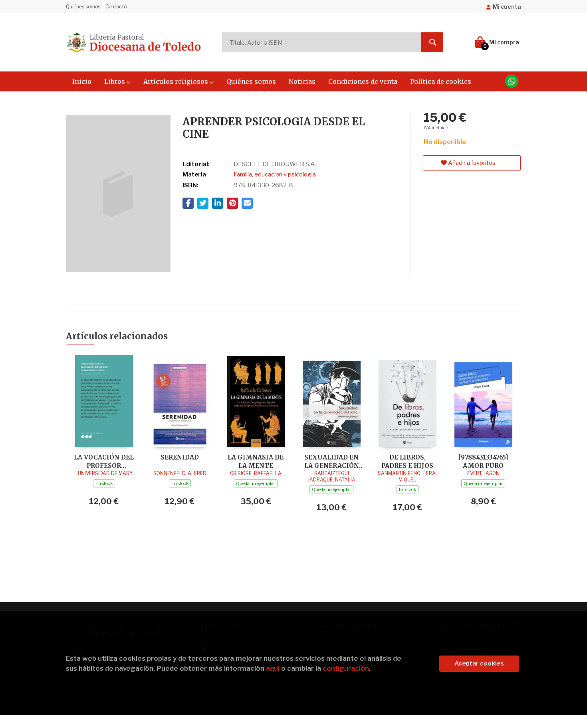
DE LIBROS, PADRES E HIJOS (407, 461)
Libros (115, 81)
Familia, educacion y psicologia (275, 174)
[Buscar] (432, 42)
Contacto (116, 7)
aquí (273, 668)
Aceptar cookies (479, 663)
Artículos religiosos (176, 81)
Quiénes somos (83, 7)
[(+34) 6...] (511, 81)
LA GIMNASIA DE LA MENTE (256, 461)
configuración (346, 668)
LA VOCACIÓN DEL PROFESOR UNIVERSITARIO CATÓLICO (104, 461)
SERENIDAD (180, 457)
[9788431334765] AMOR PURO (483, 461)
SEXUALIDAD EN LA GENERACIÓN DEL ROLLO (331, 461)
